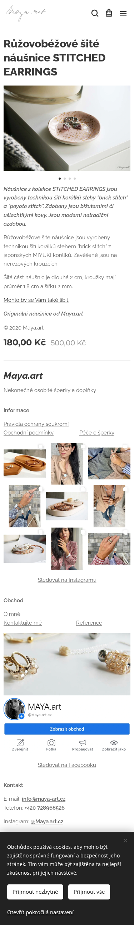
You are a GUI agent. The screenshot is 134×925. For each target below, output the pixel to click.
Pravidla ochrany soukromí (36, 424)
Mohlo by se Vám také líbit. (36, 300)
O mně (12, 614)
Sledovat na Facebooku (67, 765)
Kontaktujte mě (23, 623)
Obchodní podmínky (29, 432)
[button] (94, 13)
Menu (123, 13)
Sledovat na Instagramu (67, 580)
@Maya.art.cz (47, 821)
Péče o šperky (96, 432)
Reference (89, 623)
